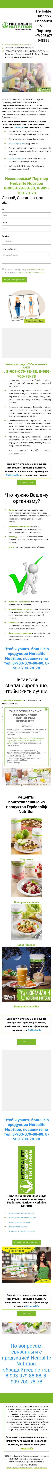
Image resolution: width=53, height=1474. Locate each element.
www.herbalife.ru (20, 760)
